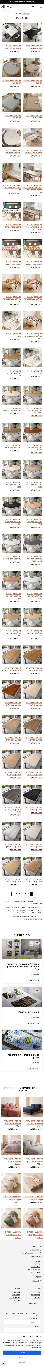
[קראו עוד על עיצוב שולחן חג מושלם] (22, 997)
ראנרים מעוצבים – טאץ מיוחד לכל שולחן (23, 1056)
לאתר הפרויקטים (34, 1303)
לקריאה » (35, 974)
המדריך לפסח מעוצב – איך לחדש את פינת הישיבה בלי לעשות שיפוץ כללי (23, 967)
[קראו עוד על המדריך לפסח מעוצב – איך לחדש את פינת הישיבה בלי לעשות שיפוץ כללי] (22, 949)
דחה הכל (22, 1363)
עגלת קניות (36, 1292)
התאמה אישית (22, 1358)
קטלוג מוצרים (35, 1295)
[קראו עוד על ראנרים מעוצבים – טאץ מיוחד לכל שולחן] (22, 1040)
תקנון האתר (16, 1295)
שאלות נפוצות (35, 1267)
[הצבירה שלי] (4, 1363)
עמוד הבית (26, 14)
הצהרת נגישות (15, 1300)
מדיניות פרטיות (14, 1298)
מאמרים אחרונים (34, 1272)
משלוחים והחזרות (34, 1270)
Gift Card (37, 1298)
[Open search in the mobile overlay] (28, 7)
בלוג (38, 1300)
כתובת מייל (36, 1319)
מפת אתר (17, 1292)
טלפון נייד (36, 1327)
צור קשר (37, 1264)
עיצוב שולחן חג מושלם (28, 1012)
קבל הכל (22, 1352)
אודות (38, 1261)
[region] (22, 1350)
